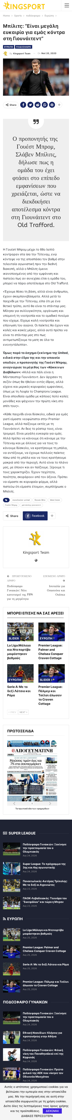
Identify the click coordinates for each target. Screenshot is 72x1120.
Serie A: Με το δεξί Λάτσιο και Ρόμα (46, 964)
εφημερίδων (43, 808)
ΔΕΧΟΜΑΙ (52, 1111)
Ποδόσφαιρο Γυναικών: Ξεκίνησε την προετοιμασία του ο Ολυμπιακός (44, 848)
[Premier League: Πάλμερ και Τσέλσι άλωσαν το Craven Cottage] (51, 673)
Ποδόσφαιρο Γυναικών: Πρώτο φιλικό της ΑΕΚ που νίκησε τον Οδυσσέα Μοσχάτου (43, 1073)
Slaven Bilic (39, 500)
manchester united (21, 500)
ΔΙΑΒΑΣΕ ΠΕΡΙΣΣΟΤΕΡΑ (37, 1116)
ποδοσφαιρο (23, 47)
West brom (55, 500)
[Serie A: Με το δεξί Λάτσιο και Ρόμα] (20, 673)
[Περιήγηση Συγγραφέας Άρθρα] (36, 539)
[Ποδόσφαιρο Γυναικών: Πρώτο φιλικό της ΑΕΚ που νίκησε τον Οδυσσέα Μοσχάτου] (11, 1074)
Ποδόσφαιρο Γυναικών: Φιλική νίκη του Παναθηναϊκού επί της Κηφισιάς (43, 1053)
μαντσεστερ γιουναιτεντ (31, 505)
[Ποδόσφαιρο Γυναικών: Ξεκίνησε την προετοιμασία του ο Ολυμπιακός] (11, 849)
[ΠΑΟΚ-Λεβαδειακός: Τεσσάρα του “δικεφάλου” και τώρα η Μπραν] (11, 902)
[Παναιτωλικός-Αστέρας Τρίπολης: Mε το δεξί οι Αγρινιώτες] (11, 885)
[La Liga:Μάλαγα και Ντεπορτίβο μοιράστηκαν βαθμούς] (20, 632)
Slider (14, 638)
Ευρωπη (8, 47)
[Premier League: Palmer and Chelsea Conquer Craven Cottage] (51, 632)
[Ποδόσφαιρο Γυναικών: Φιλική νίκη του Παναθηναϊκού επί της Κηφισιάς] (11, 1054)
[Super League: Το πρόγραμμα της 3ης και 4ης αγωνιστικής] (11, 868)
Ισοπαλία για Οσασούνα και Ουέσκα (56, 590)
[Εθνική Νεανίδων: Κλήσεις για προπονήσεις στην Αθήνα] (11, 1037)
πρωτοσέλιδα (25, 808)
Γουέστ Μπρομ (11, 505)
